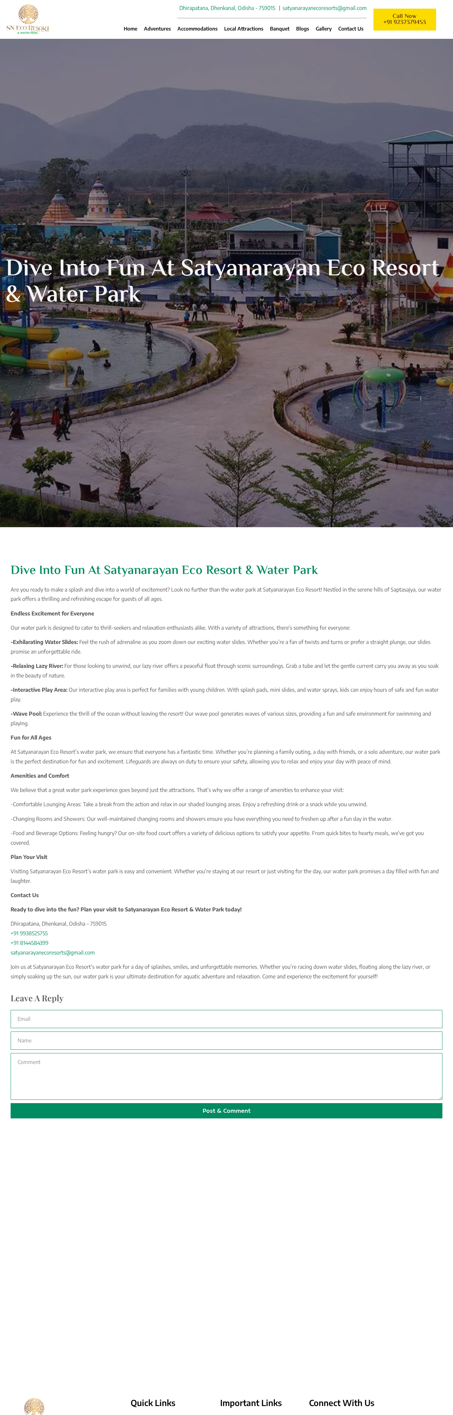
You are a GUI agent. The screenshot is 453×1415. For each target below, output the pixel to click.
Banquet (280, 29)
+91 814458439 (28, 943)
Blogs (302, 29)
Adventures (157, 29)
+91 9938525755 (29, 933)
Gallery (324, 29)
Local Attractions (243, 29)
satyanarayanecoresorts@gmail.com (53, 952)
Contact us (350, 29)
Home (130, 29)
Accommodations (197, 29)
